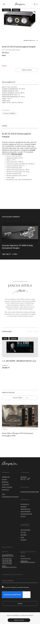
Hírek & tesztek (7, 487)
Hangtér (23, 539)
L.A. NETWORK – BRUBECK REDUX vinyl (19, 361)
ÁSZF (3, 494)
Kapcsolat (5, 489)
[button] (4, 4)
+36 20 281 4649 (7, 560)
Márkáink (5, 482)
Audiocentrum (25, 530)
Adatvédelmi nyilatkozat (10, 496)
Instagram (30, 491)
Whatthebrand (25, 511)
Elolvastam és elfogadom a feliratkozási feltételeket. (16, 587)
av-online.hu (25, 504)
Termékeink (6, 477)
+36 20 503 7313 (25, 558)
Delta (22, 537)
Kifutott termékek (9, 113)
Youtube (36, 491)
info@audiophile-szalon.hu (9, 566)
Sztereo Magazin (26, 514)
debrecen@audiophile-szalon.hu (28, 561)
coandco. (24, 506)
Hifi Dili (23, 516)
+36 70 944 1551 (7, 558)
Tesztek (4, 429)
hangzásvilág (25, 509)
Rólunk (4, 479)
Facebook (24, 491)
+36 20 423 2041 (7, 561)
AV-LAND (23, 532)
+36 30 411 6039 (7, 563)
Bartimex (24, 534)
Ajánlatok (5, 484)
